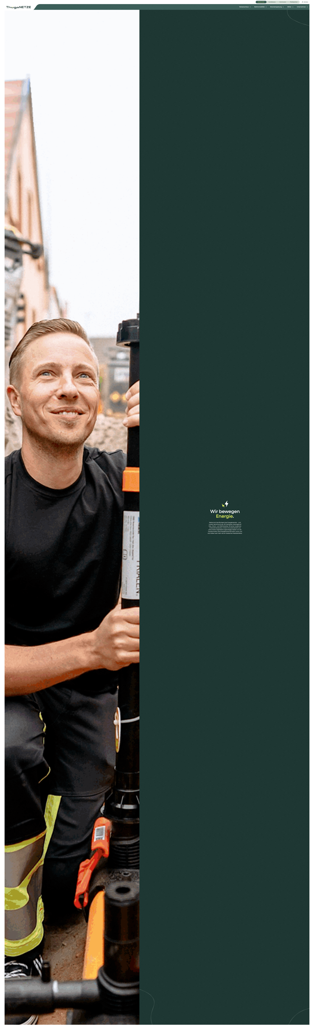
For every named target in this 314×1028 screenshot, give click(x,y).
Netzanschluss (244, 7)
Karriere (306, 2)
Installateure (272, 2)
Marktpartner (293, 2)
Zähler (289, 7)
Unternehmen (301, 7)
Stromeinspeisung (276, 7)
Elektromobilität (259, 7)
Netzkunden (261, 2)
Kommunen (283, 2)
